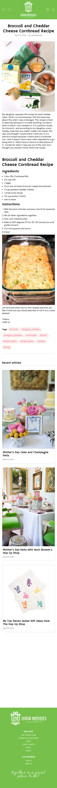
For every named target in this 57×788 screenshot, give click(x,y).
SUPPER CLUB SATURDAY (28, 738)
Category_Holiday (31, 329)
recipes (41, 341)
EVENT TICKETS (28, 744)
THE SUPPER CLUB (28, 735)
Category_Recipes (13, 335)
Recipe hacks (10, 341)
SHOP (28, 741)
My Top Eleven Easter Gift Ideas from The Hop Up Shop (26, 623)
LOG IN (28, 761)
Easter (43, 335)
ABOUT (28, 751)
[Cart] (53, 10)
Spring (7, 347)
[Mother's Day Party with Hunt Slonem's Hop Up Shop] (28, 507)
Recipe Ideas (27, 341)
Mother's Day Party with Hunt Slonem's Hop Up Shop (27, 551)
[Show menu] (3, 10)
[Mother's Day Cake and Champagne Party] (28, 409)
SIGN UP (28, 764)
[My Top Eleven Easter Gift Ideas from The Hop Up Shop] (28, 591)
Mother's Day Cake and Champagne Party (25, 454)
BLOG (28, 747)
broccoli (13, 329)
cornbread (31, 335)
